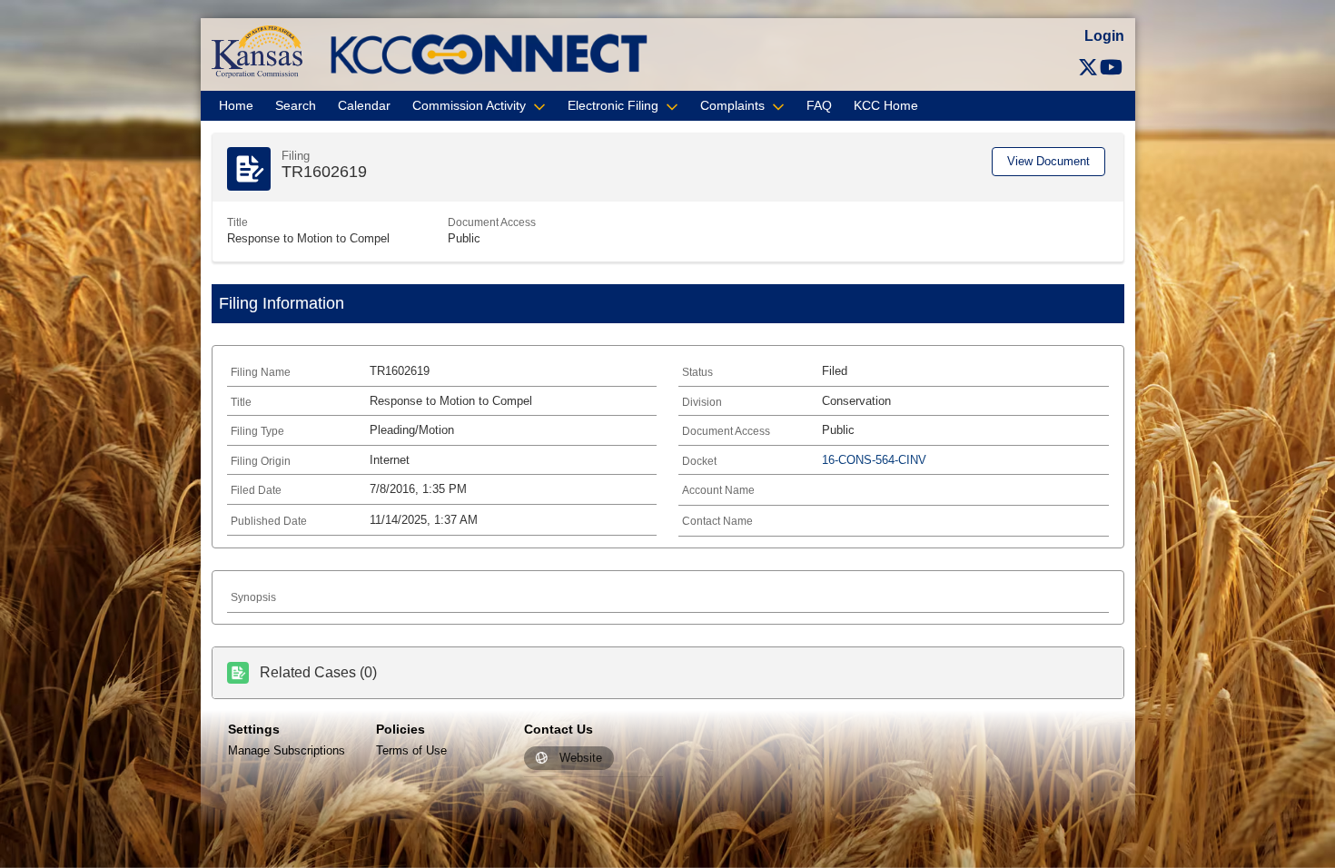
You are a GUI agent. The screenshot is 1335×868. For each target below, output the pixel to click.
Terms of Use (411, 750)
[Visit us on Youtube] (1111, 67)
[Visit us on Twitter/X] (1088, 67)
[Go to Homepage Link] (257, 50)
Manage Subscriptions (286, 750)
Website (580, 758)
